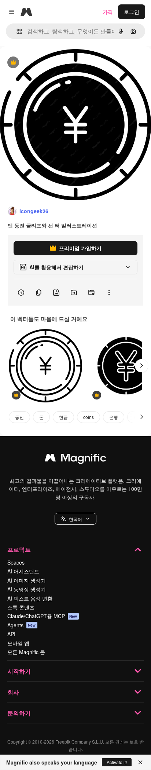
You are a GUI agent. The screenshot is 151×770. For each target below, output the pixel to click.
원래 (42, 63)
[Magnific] (75, 459)
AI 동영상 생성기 (26, 589)
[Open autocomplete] (16, 31)
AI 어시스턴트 (23, 571)
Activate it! (117, 762)
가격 (108, 11)
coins (88, 417)
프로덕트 (19, 549)
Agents (21, 625)
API (11, 634)
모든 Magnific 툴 (26, 652)
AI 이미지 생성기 (26, 580)
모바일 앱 (18, 643)
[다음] (141, 365)
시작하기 (19, 671)
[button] (75, 519)
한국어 (75, 519)
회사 (13, 692)
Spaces (16, 562)
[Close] (140, 762)
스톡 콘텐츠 (20, 607)
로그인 (131, 11)
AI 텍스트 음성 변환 (29, 598)
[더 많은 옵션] (109, 292)
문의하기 (19, 713)
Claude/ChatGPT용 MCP (42, 616)
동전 (19, 417)
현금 (63, 417)
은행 (113, 417)
